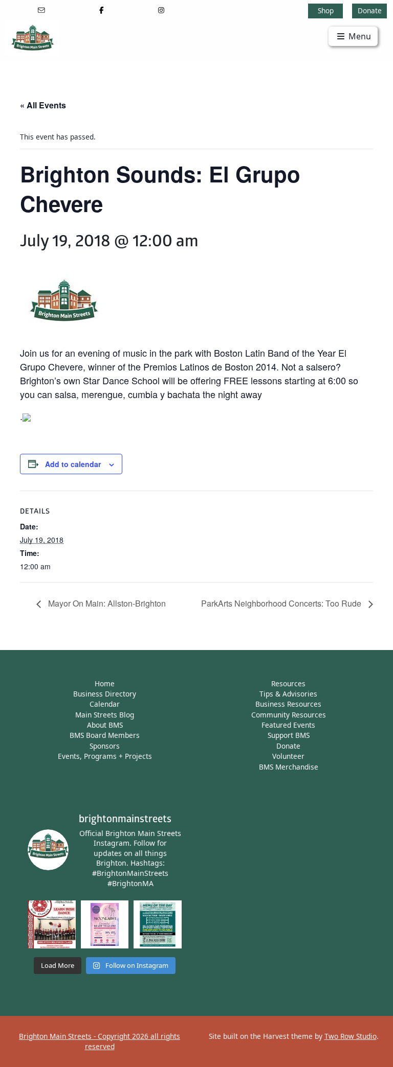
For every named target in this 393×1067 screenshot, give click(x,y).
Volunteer (288, 756)
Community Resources (288, 715)
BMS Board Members (105, 735)
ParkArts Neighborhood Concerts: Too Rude (282, 603)
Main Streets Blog (104, 715)
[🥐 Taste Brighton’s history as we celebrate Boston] (158, 924)
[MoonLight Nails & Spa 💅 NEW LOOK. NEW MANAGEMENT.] (105, 924)
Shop (326, 10)
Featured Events (288, 725)
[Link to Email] (41, 10)
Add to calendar (73, 464)
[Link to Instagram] (161, 10)
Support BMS (289, 735)
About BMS (105, 725)
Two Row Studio (350, 1036)
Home (105, 683)
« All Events (43, 105)
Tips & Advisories (288, 694)
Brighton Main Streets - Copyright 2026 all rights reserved (99, 1041)
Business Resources (288, 704)
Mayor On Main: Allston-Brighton (106, 603)
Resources (288, 683)
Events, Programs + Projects (105, 756)
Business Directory (104, 694)
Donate (370, 10)
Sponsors (105, 746)
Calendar (105, 704)
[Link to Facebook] (101, 10)
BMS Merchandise (288, 767)
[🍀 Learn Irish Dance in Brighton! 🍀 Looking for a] (52, 924)
